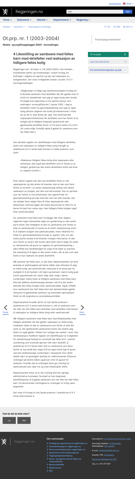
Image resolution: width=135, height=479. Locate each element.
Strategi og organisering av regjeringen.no (68, 443)
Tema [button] (6, 19)
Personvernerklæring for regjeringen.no (67, 449)
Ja (9, 420)
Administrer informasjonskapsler (64, 453)
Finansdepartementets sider (117, 438)
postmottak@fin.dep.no (109, 450)
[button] (19, 27)
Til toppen (45, 403)
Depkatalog (109, 455)
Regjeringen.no (29, 11)
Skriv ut (129, 27)
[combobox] (94, 12)
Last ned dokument (99, 61)
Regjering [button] (82, 19)
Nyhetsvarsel (55, 468)
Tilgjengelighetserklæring (61, 456)
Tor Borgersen (115, 443)
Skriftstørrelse (115, 4)
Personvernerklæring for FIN (104, 459)
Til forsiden (95, 54)
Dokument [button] (23, 19)
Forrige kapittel (6, 313)
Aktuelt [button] (41, 19)
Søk (128, 11)
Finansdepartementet (108, 39)
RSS (51, 471)
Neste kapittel (82, 313)
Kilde (118, 27)
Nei (24, 420)
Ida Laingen (109, 446)
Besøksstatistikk (56, 464)
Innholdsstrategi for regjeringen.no (65, 446)
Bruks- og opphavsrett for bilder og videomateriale (65, 460)
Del (108, 27)
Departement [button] (61, 19)
